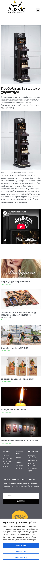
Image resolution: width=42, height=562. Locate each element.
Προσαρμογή (21, 551)
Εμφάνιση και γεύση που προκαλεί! (17, 379)
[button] (38, 10)
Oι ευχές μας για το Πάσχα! (13, 410)
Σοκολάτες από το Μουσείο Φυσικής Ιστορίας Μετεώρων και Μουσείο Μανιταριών (18, 314)
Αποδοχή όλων (21, 545)
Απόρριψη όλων (21, 557)
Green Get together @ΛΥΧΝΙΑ (14, 348)
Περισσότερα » (6, 284)
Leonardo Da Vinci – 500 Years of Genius (19, 440)
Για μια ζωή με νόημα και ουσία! (15, 281)
